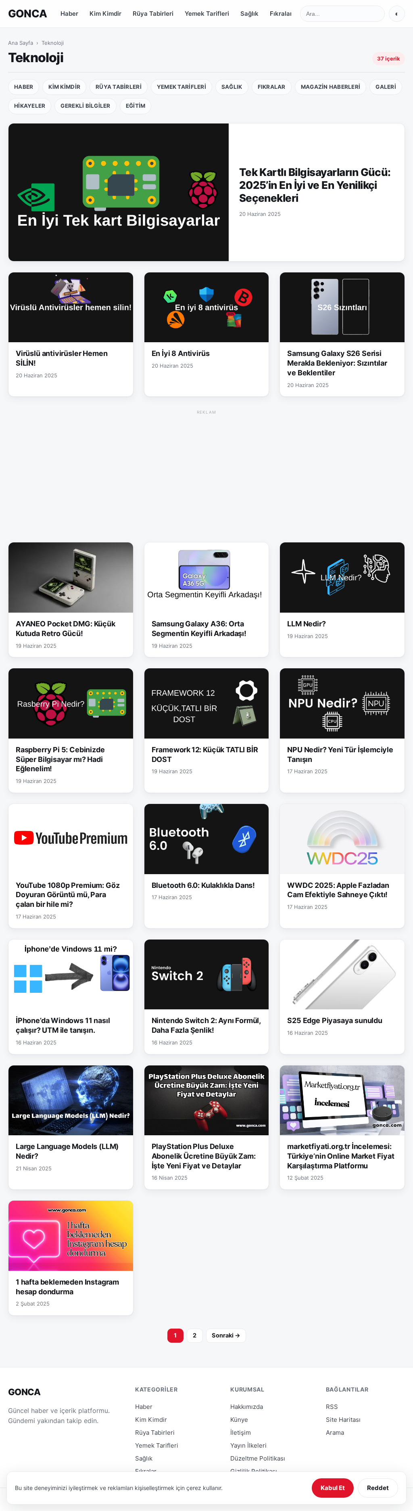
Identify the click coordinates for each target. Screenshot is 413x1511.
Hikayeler (29, 106)
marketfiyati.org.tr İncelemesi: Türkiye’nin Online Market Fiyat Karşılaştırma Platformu (340, 1156)
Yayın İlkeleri (248, 1445)
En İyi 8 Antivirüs (181, 353)
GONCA (27, 13)
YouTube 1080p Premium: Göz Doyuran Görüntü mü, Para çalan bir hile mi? (67, 895)
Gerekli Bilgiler (85, 106)
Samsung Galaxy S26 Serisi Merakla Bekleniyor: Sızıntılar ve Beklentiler (337, 363)
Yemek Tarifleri (207, 13)
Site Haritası (343, 1419)
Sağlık (249, 13)
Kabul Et (333, 1488)
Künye (239, 1419)
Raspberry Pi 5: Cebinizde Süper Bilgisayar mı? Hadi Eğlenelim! (60, 759)
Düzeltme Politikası (257, 1458)
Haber (69, 13)
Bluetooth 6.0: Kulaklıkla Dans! (203, 885)
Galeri (385, 87)
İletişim (240, 1432)
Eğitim (136, 106)
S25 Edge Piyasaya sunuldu (334, 1020)
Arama (335, 1432)
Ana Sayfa (20, 43)
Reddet (378, 1488)
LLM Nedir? (306, 623)
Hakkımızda (246, 1407)
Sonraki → (226, 1335)
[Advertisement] (206, 473)
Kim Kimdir (105, 13)
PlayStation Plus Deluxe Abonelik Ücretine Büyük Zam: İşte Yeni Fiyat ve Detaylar (204, 1156)
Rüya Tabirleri (153, 13)
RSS (332, 1407)
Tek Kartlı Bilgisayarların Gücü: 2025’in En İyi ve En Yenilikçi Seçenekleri (315, 185)
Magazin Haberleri (331, 87)
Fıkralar (281, 13)
